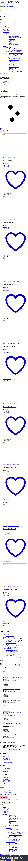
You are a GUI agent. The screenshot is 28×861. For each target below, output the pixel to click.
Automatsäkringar (10, 650)
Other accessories (10, 61)
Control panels (12, 64)
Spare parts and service (15, 37)
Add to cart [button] (6, 166)
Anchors (8, 57)
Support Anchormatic (11, 34)
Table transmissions (14, 67)
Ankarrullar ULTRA (14, 55)
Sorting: (2, 130)
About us (5, 777)
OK (12, 860)
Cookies (5, 783)
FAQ (10, 41)
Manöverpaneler (10, 654)
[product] (15, 145)
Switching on (12, 40)
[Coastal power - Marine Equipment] (8, 6)
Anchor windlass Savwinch (16, 50)
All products (6, 756)
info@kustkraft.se (12, 748)
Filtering (17, 664)
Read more (5, 534)
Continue (8, 802)
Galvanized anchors (14, 60)
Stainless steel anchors (14, 58)
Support (5, 33)
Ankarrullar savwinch (11, 641)
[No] (14, 860)
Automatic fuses (13, 65)
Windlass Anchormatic (14, 48)
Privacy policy (6, 782)
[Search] (15, 9)
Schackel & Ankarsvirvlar (15, 71)
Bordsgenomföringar (11, 651)
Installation (12, 39)
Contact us (6, 73)
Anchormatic (6, 27)
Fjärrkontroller (9, 652)
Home (4, 26)
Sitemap (5, 784)
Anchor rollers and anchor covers (14, 51)
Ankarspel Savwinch (11, 647)
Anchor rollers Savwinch (15, 54)
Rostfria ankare (10, 636)
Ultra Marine (6, 32)
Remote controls (13, 69)
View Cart (3, 802)
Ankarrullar (6, 637)
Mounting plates (13, 68)
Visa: (1, 131)
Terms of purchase (7, 780)
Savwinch (5, 29)
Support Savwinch (10, 43)
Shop (4, 46)
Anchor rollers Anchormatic (16, 53)
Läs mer (9, 860)
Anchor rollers (6, 759)
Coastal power (6, 30)
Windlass (8, 47)
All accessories (13, 62)
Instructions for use (14, 36)
